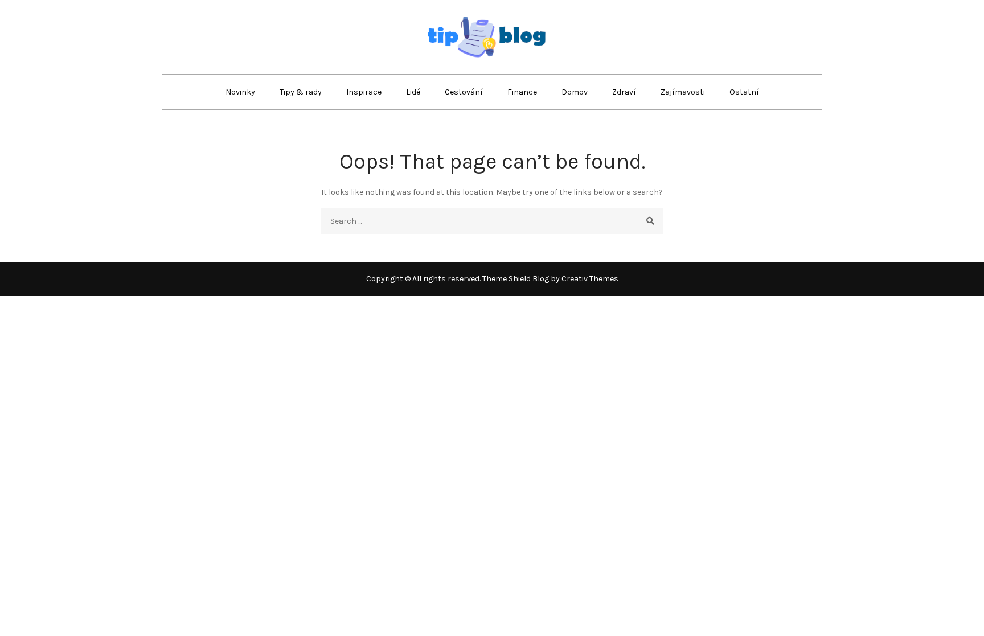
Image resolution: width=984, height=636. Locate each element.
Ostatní (744, 92)
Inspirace (364, 92)
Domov (574, 92)
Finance (522, 92)
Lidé (413, 92)
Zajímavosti (683, 92)
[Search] (650, 221)
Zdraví (624, 92)
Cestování (464, 92)
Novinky (240, 92)
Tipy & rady (301, 92)
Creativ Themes (589, 279)
